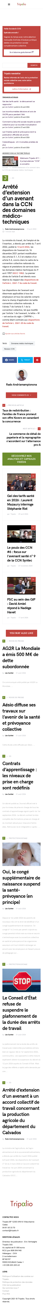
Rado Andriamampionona (14, 229)
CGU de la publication (11, 1285)
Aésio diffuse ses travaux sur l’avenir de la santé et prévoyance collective (21, 717)
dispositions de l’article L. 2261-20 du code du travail (21, 323)
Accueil (5, 167)
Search (34, 65)
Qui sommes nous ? (10, 1288)
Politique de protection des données (17, 1282)
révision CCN (9, 349)
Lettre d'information (20, 89)
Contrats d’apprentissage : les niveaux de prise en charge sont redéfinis (19, 776)
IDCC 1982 (18, 273)
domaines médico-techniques (22, 343)
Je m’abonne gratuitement (20, 52)
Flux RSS (6, 1294)
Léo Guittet (9, 673)
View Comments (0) (20, 395)
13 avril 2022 (23, 247)
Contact (5, 1291)
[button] (13, 334)
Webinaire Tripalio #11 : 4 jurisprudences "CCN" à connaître (30, 161)
